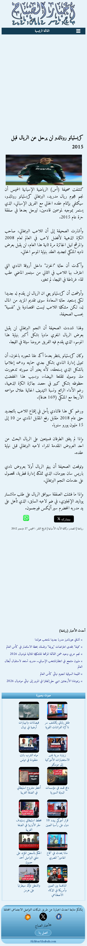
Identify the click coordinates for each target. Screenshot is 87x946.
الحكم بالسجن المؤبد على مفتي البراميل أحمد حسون (29, 857)
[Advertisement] (43, 80)
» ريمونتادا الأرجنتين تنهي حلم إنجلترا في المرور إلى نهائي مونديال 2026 (44, 681)
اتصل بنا (43, 933)
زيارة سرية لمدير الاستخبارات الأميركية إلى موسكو (57, 760)
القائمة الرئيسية (42, 31)
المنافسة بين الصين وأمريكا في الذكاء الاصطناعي (57, 890)
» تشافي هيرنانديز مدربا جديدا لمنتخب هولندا (58, 640)
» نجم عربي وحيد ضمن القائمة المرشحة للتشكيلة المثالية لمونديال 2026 (46, 654)
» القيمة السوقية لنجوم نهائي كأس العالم (61, 674)
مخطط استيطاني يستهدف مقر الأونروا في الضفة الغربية (29, 825)
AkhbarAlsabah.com (43, 941)
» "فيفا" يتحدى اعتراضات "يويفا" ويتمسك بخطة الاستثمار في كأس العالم (44, 647)
